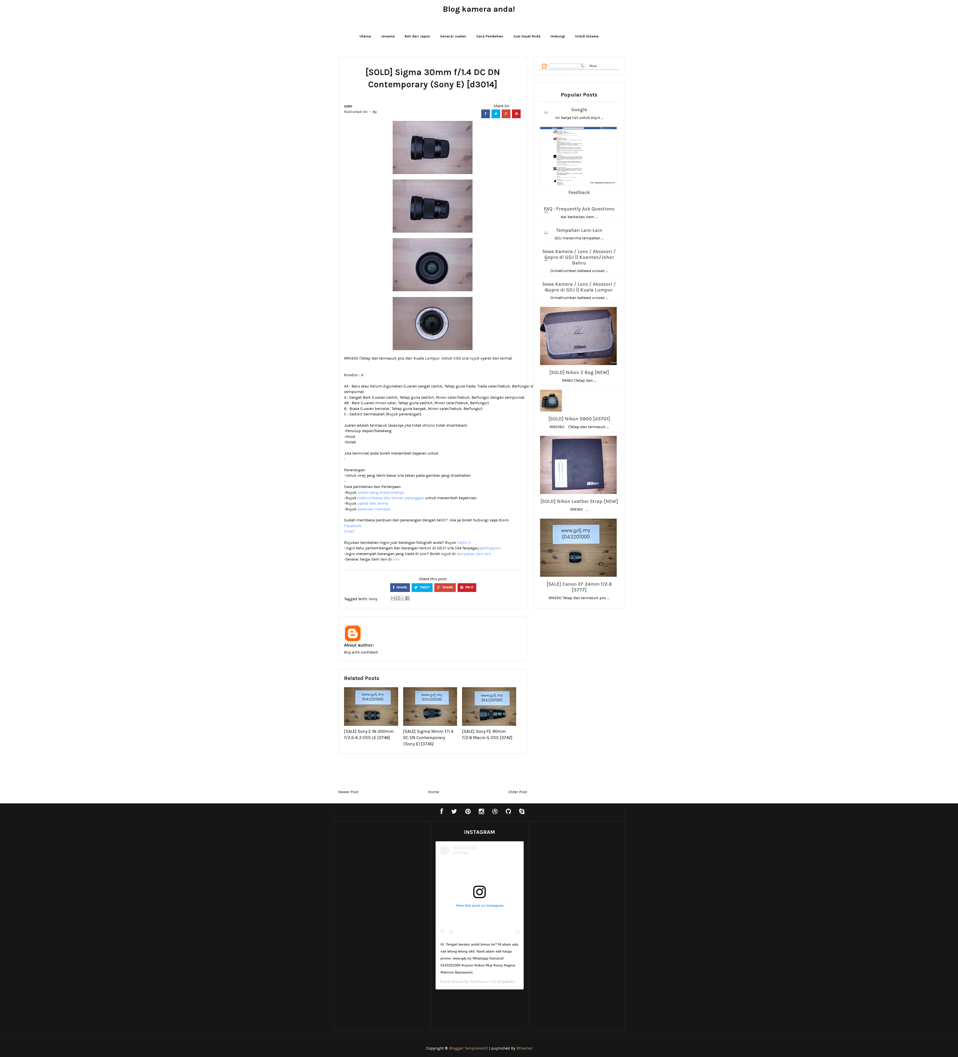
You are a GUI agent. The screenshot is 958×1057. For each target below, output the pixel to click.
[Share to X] (402, 598)
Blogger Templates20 (468, 1048)
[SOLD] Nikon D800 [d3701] (579, 419)
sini (396, 559)
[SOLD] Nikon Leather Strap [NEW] (579, 501)
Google (579, 109)
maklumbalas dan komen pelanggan (391, 497)
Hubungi (558, 36)
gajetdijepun (488, 548)
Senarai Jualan (453, 36)
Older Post (517, 791)
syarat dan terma (495, 358)
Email (349, 531)
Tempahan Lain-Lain (579, 230)
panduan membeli (374, 509)
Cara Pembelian (489, 36)
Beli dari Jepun (417, 36)
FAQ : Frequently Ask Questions (579, 209)
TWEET (424, 587)
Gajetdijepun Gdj (483, 981)
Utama (365, 36)
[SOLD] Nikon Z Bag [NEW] (579, 372)
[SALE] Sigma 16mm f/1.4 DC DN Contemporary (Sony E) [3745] (428, 738)
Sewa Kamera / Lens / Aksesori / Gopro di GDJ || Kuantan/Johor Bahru (579, 257)
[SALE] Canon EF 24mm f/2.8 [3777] (579, 587)
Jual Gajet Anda (527, 36)
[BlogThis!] (397, 598)
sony (348, 106)
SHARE (401, 587)
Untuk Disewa (587, 36)
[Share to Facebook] (407, 598)
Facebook (352, 525)
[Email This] (393, 598)
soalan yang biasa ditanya (381, 492)
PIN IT (469, 587)
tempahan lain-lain (474, 553)
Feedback (579, 192)
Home (433, 791)
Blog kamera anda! (479, 9)
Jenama (388, 36)
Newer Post (348, 791)
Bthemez (524, 1048)
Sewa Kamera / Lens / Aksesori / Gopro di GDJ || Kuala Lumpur (579, 287)
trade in (464, 542)
